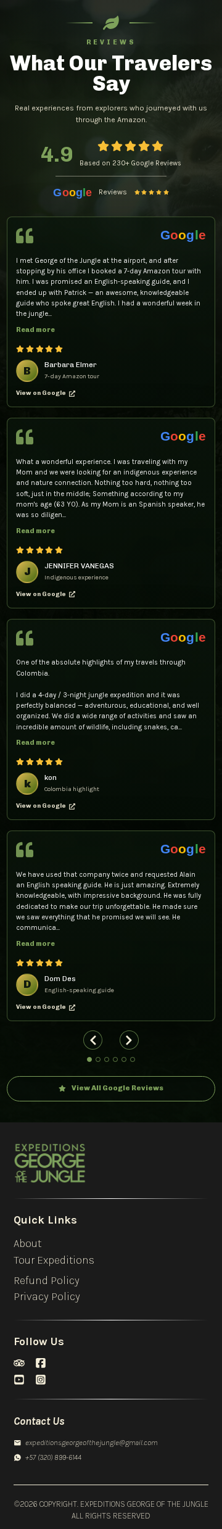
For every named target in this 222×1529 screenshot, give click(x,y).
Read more (35, 330)
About (27, 1243)
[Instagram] (40, 1379)
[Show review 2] (98, 1059)
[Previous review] (92, 1040)
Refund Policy (47, 1280)
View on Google (41, 393)
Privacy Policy (47, 1296)
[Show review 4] (115, 1059)
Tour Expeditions (54, 1260)
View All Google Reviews (117, 1088)
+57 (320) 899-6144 (53, 1457)
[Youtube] (19, 1379)
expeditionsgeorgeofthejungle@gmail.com (91, 1442)
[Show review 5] (123, 1059)
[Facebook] (40, 1363)
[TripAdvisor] (19, 1363)
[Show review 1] (89, 1059)
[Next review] (129, 1040)
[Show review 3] (106, 1059)
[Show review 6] (132, 1059)
